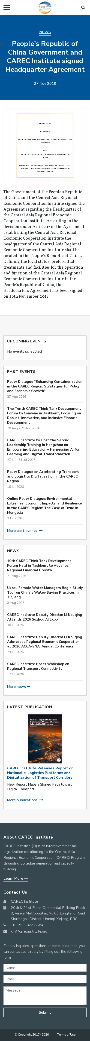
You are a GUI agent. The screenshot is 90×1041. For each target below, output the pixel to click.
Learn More (13, 878)
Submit (45, 1012)
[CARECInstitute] (45, 7)
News (45, 32)
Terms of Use (66, 1035)
